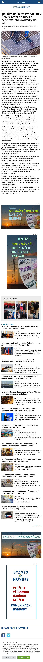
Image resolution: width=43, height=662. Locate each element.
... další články (37, 526)
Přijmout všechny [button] (24, 657)
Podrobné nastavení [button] (9, 657)
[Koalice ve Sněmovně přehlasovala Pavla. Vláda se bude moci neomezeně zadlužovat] (8, 400)
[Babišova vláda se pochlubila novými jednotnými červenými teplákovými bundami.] (10, 305)
